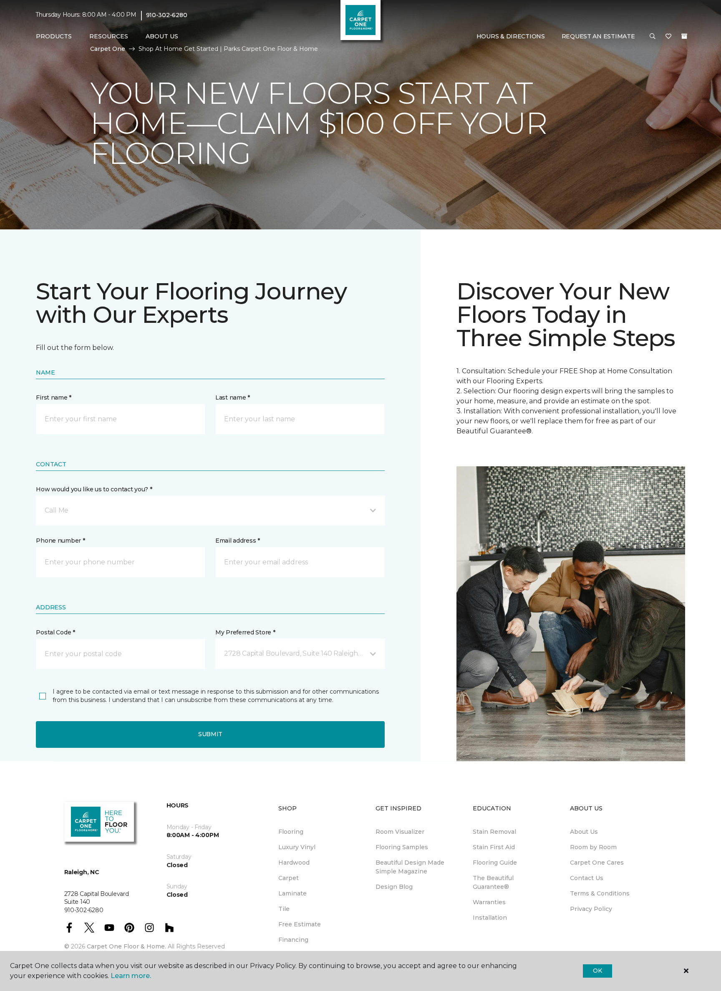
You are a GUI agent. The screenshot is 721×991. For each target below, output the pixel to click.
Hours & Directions (510, 36)
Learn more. (131, 976)
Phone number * (60, 540)
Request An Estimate (598, 36)
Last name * (232, 397)
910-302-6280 (166, 15)
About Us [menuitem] (584, 831)
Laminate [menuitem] (292, 893)
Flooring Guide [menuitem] (495, 862)
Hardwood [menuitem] (294, 862)
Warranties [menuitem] (489, 902)
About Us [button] (162, 36)
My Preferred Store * (245, 632)
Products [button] (54, 36)
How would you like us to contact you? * (94, 489)
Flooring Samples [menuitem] (402, 847)
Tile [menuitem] (284, 909)
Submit (210, 734)
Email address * (237, 540)
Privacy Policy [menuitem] (591, 909)
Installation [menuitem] (490, 917)
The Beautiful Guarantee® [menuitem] (493, 882)
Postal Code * (55, 632)
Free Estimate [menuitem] (299, 924)
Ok (597, 970)
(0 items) (684, 36)
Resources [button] (108, 36)
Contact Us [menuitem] (586, 878)
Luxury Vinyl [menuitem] (296, 847)
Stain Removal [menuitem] (494, 831)
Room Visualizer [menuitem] (400, 831)
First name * (53, 397)
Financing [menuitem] (293, 939)
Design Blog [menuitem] (394, 886)
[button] (652, 37)
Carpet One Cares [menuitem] (597, 862)
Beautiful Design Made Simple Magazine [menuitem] (410, 867)
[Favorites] (668, 37)
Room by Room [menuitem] (593, 847)
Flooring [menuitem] (290, 831)
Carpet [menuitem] (288, 878)
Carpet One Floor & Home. (126, 946)
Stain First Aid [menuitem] (494, 847)
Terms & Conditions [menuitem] (600, 893)
